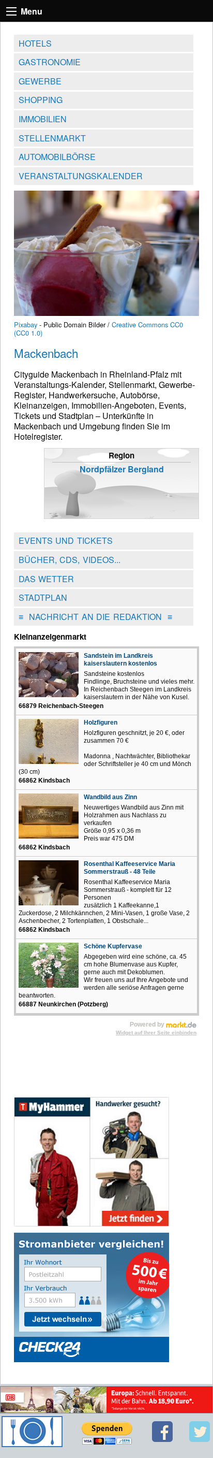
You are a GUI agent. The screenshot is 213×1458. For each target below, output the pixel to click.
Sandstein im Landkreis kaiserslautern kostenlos (120, 659)
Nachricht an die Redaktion (95, 617)
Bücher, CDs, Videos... (69, 560)
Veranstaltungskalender (81, 176)
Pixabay (25, 324)
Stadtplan (43, 597)
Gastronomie (50, 62)
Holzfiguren (100, 722)
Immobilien (43, 119)
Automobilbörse (57, 157)
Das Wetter (46, 579)
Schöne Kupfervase (113, 946)
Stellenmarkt (52, 138)
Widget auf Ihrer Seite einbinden (156, 1032)
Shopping (41, 100)
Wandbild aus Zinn (110, 797)
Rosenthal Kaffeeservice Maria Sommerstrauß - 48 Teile (129, 867)
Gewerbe (40, 81)
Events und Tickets (66, 540)
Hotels (35, 43)
